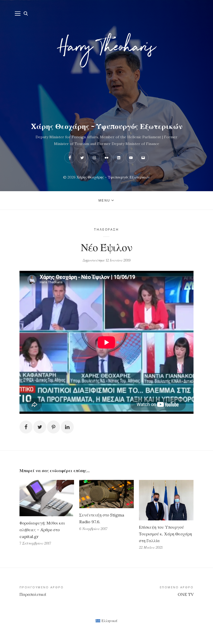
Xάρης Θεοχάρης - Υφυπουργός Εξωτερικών (106, 126)
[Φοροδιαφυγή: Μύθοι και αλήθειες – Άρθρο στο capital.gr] (46, 498)
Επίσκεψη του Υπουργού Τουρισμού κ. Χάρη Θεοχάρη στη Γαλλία (165, 534)
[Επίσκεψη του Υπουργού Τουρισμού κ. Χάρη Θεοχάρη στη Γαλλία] (166, 500)
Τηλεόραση (106, 229)
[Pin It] (53, 427)
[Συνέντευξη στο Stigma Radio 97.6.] (106, 494)
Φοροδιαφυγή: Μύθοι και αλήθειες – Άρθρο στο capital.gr (42, 529)
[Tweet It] (39, 427)
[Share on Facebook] (25, 427)
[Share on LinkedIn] (67, 427)
